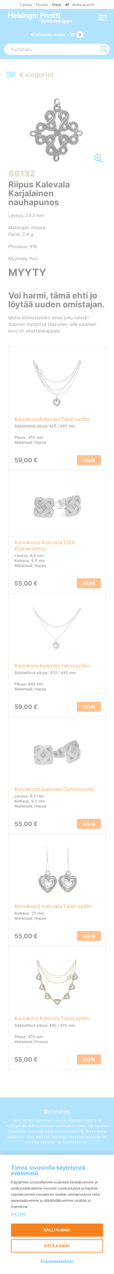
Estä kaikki (56, 1246)
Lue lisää (18, 1214)
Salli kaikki (57, 1230)
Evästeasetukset (57, 1261)
